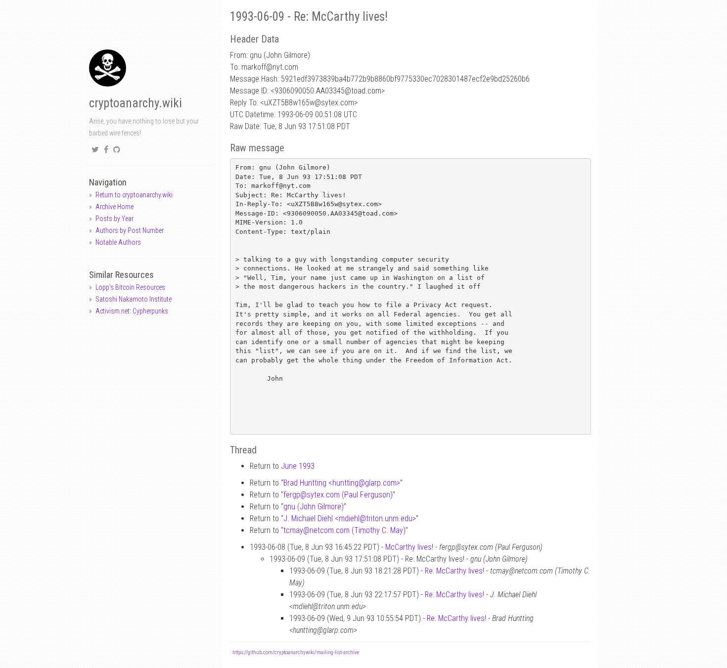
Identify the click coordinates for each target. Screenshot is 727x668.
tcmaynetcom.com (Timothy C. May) (344, 530)
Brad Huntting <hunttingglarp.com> (341, 483)
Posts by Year (114, 219)
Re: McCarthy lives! (454, 571)
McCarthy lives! (409, 547)
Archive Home (114, 207)
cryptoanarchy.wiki (135, 103)
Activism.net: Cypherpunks (131, 311)
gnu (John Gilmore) (313, 506)
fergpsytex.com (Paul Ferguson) (338, 494)
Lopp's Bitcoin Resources (130, 287)
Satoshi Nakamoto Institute (133, 299)
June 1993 (298, 466)
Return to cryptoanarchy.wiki (134, 195)
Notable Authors (118, 242)
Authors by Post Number (129, 230)
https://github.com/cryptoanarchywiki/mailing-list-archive (295, 652)
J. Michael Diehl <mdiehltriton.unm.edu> (349, 518)
